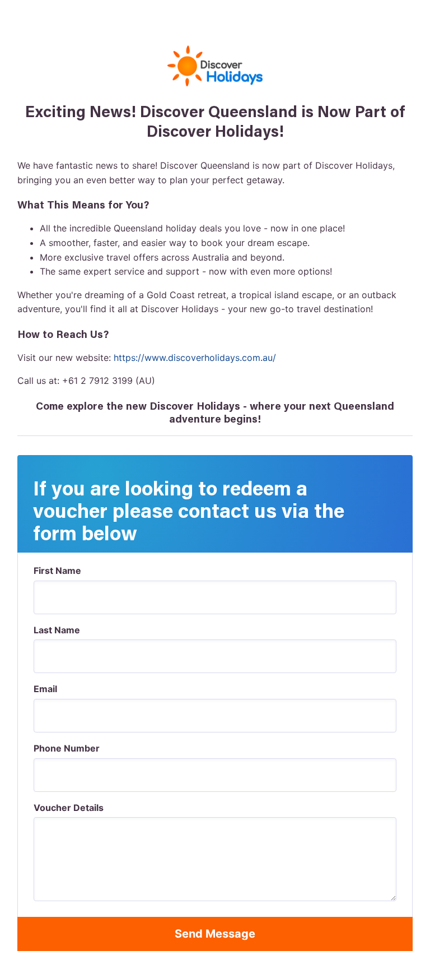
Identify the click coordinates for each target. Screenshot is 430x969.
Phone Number (67, 748)
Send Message (215, 933)
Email (45, 688)
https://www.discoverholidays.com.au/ (195, 357)
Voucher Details (69, 807)
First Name (57, 570)
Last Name (57, 630)
